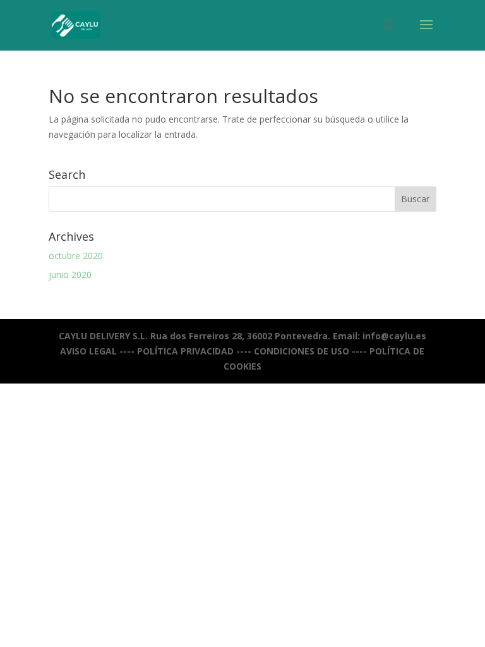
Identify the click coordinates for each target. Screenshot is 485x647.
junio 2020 (70, 275)
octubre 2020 (76, 256)
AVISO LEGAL (88, 351)
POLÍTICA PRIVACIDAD (185, 351)
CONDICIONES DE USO (301, 351)
